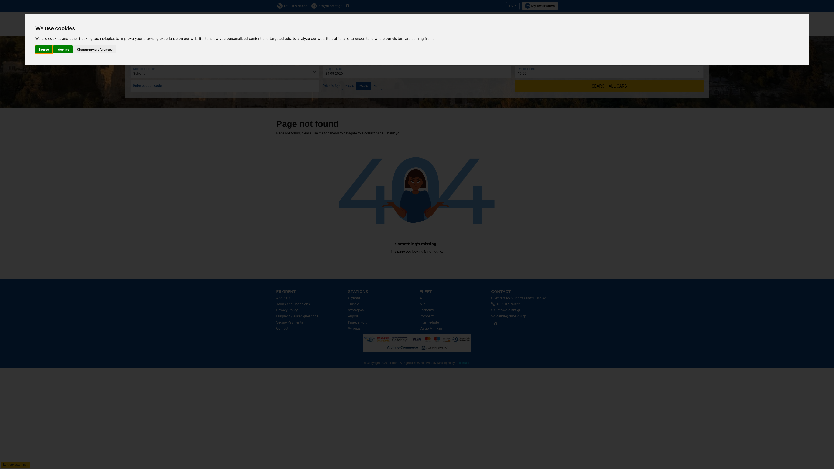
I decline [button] (63, 49)
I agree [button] (44, 49)
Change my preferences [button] (95, 49)
